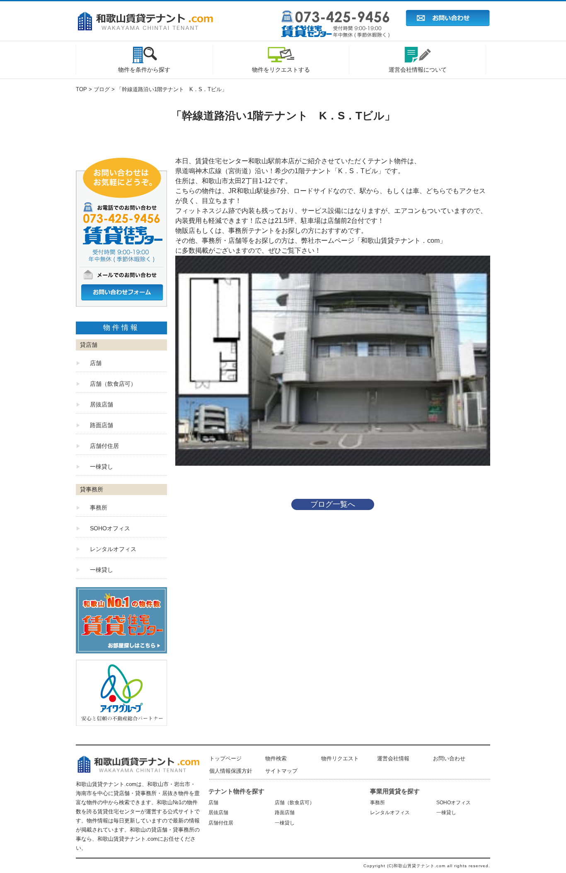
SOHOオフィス (110, 528)
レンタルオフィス (113, 549)
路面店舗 (101, 425)
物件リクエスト (340, 758)
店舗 (96, 363)
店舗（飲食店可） (113, 383)
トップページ (225, 758)
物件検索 (276, 758)
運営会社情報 (393, 758)
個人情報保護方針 (230, 771)
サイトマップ (281, 771)
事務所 (98, 507)
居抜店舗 (101, 404)
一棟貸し (101, 466)
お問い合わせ (449, 758)
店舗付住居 (104, 446)
